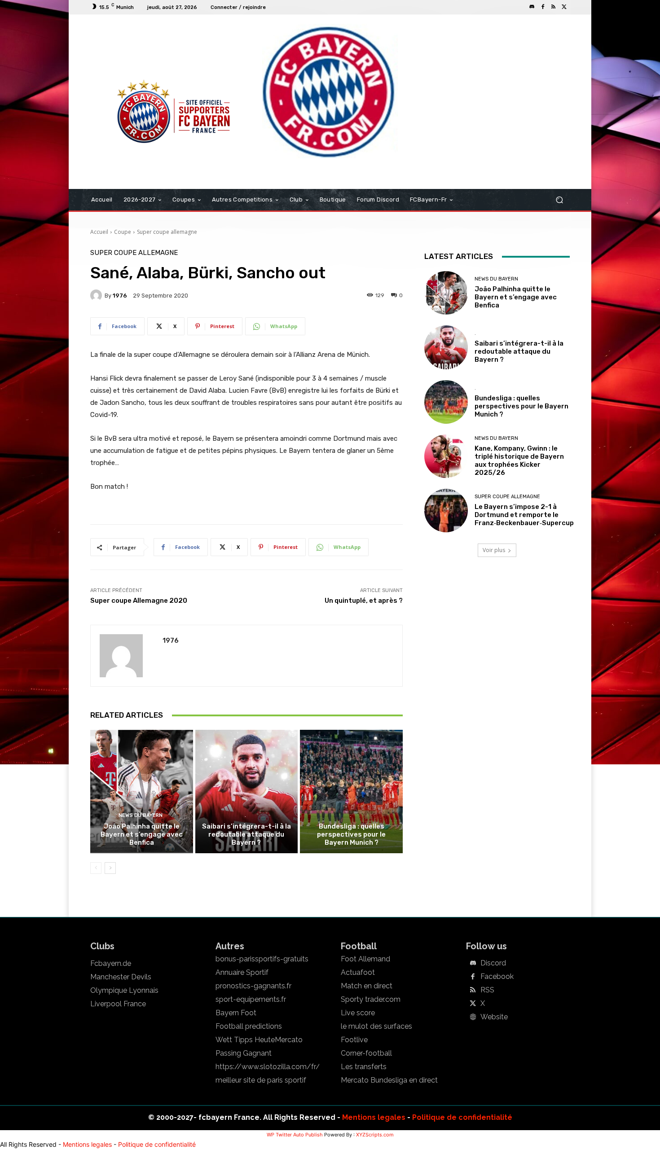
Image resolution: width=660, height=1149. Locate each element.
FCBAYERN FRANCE (139, 51)
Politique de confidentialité (462, 1117)
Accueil (99, 232)
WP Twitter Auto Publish (295, 1134)
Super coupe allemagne (167, 232)
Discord (493, 963)
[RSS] (553, 7)
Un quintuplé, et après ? (364, 600)
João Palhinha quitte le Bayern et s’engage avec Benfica (142, 834)
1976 (120, 295)
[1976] (97, 295)
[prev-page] (95, 868)
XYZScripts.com (375, 1134)
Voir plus (494, 550)
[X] (564, 7)
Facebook (497, 976)
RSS (487, 990)
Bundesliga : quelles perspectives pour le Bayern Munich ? (351, 834)
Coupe (122, 232)
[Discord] (532, 7)
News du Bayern (141, 815)
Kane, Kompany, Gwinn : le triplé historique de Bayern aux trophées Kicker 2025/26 (519, 460)
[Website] (473, 1017)
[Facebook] (542, 7)
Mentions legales (373, 1117)
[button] (559, 200)
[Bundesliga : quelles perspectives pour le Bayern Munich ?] (351, 791)
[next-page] (110, 868)
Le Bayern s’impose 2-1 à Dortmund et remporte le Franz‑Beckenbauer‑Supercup (524, 515)
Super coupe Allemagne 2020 (138, 600)
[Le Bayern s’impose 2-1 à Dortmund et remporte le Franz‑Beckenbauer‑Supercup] (446, 510)
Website (494, 1017)
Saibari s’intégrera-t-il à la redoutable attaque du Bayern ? (246, 834)
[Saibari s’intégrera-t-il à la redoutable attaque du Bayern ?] (246, 791)
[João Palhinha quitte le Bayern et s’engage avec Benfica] (141, 791)
